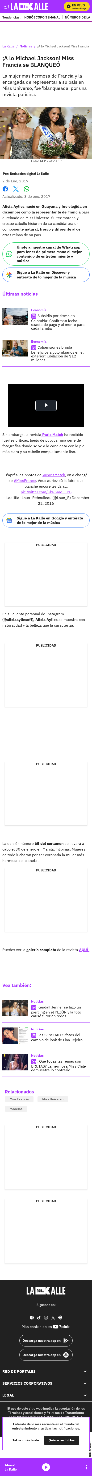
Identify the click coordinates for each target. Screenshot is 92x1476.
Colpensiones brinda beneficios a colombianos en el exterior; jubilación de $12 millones (57, 353)
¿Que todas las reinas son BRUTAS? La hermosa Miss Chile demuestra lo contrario (58, 1065)
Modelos (16, 1109)
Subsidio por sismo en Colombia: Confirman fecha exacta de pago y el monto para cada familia (58, 322)
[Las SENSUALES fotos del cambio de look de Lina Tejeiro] (15, 1035)
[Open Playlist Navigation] (86, 1467)
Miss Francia (19, 1099)
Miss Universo (52, 1099)
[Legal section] (85, 1395)
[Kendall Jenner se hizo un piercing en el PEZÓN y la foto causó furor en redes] (15, 1008)
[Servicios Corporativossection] (85, 1383)
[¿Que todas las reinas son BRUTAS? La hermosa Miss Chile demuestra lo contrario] (15, 1062)
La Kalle (8, 46)
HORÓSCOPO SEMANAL (42, 17)
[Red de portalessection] (85, 1371)
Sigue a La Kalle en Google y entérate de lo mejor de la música (50, 520)
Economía (38, 310)
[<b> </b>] (41, 434)
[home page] (46, 1291)
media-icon (46, 1467)
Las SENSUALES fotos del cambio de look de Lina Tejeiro (57, 1037)
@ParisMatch (53, 474)
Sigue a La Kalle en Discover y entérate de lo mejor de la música (46, 274)
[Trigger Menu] (6, 6)
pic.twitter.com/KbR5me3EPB (46, 492)
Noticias (26, 46)
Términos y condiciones (25, 1413)
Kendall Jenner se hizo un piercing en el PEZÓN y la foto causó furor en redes (56, 1011)
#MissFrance (25, 480)
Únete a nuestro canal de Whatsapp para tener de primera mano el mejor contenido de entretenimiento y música (49, 254)
